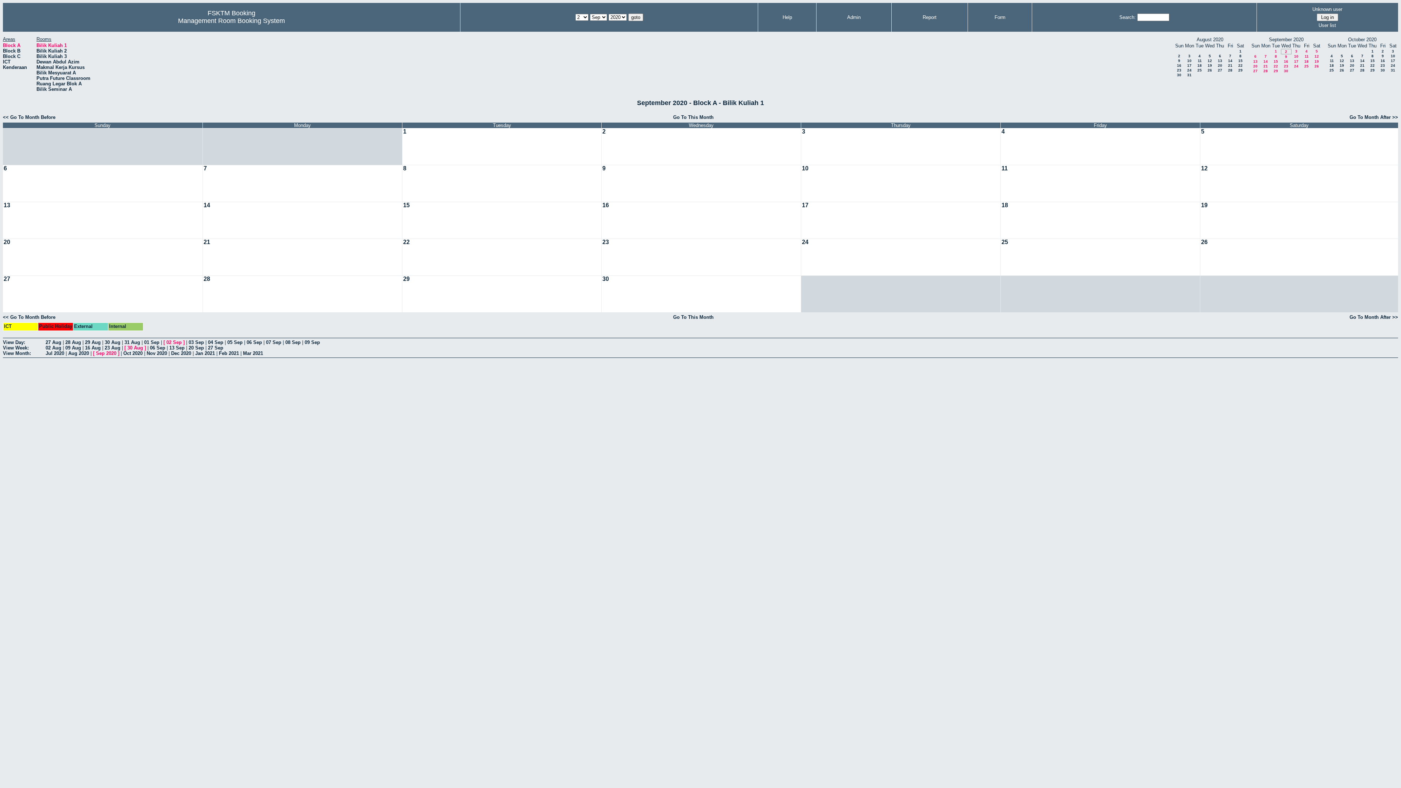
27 (1220, 70)
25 (1199, 70)
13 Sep (177, 348)
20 (1220, 65)
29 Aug (93, 342)
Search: (1127, 17)
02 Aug (53, 348)
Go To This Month (693, 117)
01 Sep (151, 342)
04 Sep (215, 342)
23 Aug (112, 348)
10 (1189, 61)
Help (787, 17)
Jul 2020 (55, 353)
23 (1179, 70)
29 (1240, 70)
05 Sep (235, 342)
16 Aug (93, 348)
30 (1179, 75)
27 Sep (215, 348)
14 (1230, 61)
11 (1200, 61)
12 (1210, 61)
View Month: (17, 353)
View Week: (16, 348)
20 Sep (196, 348)
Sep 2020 (106, 353)
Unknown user (1327, 9)
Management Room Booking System (231, 20)
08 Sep (293, 342)
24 (1189, 70)
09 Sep (312, 342)
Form (1000, 17)
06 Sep (254, 342)
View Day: (14, 342)
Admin (854, 17)
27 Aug (53, 342)
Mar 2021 (253, 353)
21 (1230, 65)
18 (1199, 65)
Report (930, 17)
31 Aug (132, 342)
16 (1179, 65)
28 (1230, 70)
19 (1210, 65)
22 (1240, 65)
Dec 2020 (181, 353)
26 (1210, 70)
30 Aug (112, 342)
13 (1220, 61)
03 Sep (196, 342)
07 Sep (273, 342)
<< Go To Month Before (29, 117)
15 (1240, 61)
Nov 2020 (157, 353)
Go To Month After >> (1374, 117)
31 (1189, 75)
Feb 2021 (229, 353)
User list (1327, 25)
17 (1189, 65)
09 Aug (73, 348)
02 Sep (174, 342)
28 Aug (73, 342)
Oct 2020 (133, 353)
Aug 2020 (78, 353)
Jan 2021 (205, 353)
